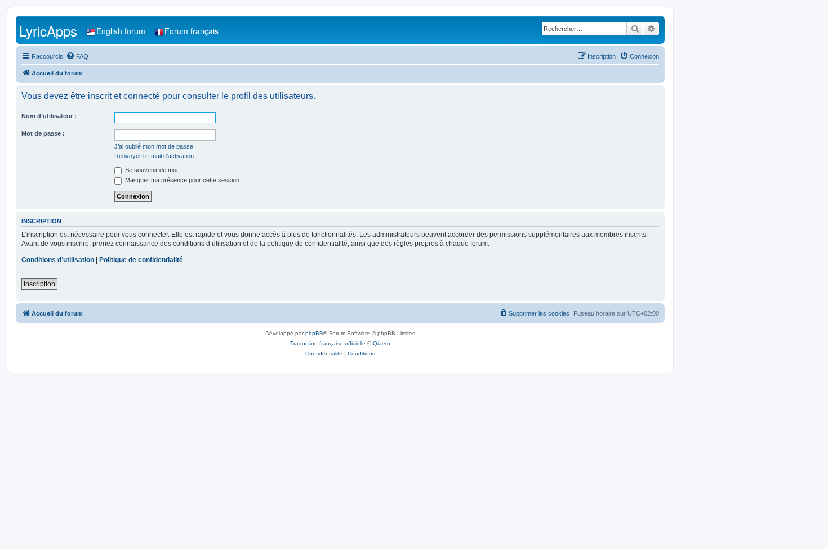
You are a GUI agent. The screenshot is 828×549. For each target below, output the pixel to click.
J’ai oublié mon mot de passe (153, 146)
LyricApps (48, 30)
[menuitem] (77, 56)
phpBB (314, 333)
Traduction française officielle (328, 343)
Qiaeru (381, 343)
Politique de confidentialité (141, 260)
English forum (120, 31)
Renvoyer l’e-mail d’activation (154, 155)
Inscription (39, 284)
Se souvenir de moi (150, 169)
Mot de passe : (43, 133)
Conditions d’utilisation (57, 260)
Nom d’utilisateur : (49, 115)
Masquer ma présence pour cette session (181, 180)
